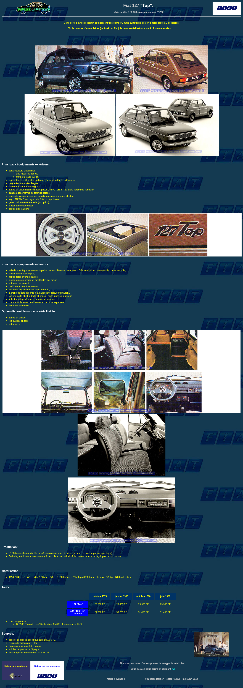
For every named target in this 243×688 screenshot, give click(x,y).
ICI (173, 669)
